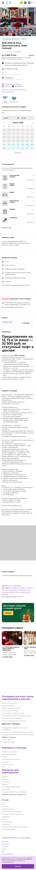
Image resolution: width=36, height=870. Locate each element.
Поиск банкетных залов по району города (16, 716)
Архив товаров (7, 822)
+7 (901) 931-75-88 (11, 69)
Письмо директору (8, 829)
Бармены (5, 779)
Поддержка (9, 78)
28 (22, 144)
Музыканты (5, 782)
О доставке (6, 762)
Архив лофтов (6, 740)
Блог (3, 804)
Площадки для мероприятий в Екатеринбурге (18, 732)
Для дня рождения (8, 705)
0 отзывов (17, 51)
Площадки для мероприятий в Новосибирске (18, 735)
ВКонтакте (5, 844)
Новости (5, 819)
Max (3, 852)
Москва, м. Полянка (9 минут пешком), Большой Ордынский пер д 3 (19, 64)
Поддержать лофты (8, 742)
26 (13, 144)
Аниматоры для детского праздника (14, 792)
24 (4, 144)
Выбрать (8, 613)
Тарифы (31, 55)
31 (4, 148)
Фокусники (6, 789)
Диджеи (4, 784)
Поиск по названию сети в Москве (13, 721)
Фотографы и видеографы (11, 787)
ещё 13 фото (30, 34)
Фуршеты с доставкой (9, 752)
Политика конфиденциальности (13, 814)
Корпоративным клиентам (11, 759)
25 (8, 144)
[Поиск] (10, 3)
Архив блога (6, 824)
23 (31, 141)
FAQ (3, 767)
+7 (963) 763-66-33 (8, 854)
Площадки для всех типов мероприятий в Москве (17, 697)
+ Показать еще (7, 322)
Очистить (18, 152)
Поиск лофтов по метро (10, 710)
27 (18, 144)
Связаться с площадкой (13, 84)
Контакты (5, 806)
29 (27, 144)
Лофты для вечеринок (9, 703)
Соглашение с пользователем (12, 811)
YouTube (4, 846)
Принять (18, 866)
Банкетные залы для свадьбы (12, 718)
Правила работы (7, 809)
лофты (10, 586)
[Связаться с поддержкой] (25, 2)
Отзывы (4, 757)
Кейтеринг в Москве (14, 747)
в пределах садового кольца (21, 588)
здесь (14, 859)
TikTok (4, 849)
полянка (20, 597)
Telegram (5, 841)
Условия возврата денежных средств (14, 827)
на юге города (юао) (21, 592)
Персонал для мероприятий (10, 771)
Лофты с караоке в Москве (11, 708)
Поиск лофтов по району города (13, 713)
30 (32, 144)
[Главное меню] (3, 3)
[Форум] (21, 2)
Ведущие (5, 776)
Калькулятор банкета (9, 754)
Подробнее (6, 816)
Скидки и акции (7, 764)
